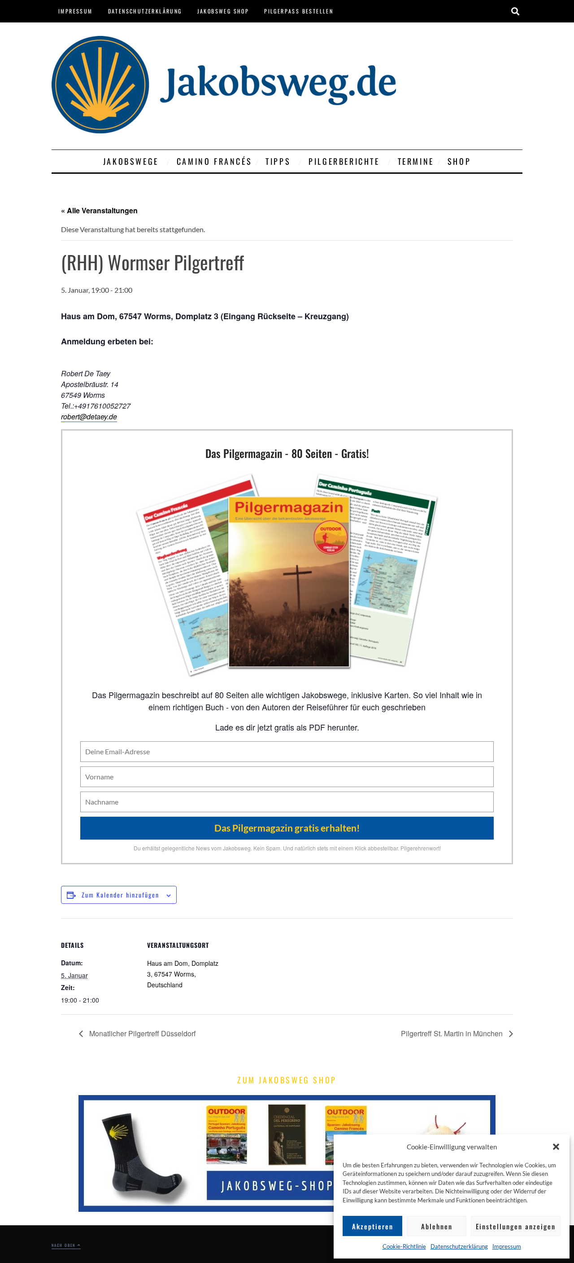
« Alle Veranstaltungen (99, 210)
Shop (459, 161)
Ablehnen (436, 1226)
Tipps (278, 161)
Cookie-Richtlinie (404, 1246)
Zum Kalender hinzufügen (120, 894)
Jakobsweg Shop (223, 11)
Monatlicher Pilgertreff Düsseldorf (141, 1033)
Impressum (506, 1246)
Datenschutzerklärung (459, 1246)
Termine (416, 161)
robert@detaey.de (89, 416)
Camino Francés (214, 161)
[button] (556, 1146)
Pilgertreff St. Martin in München (452, 1033)
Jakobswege (131, 161)
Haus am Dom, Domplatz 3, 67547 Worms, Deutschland (182, 974)
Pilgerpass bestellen (298, 11)
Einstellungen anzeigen (516, 1226)
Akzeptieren (372, 1226)
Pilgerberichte (344, 161)
